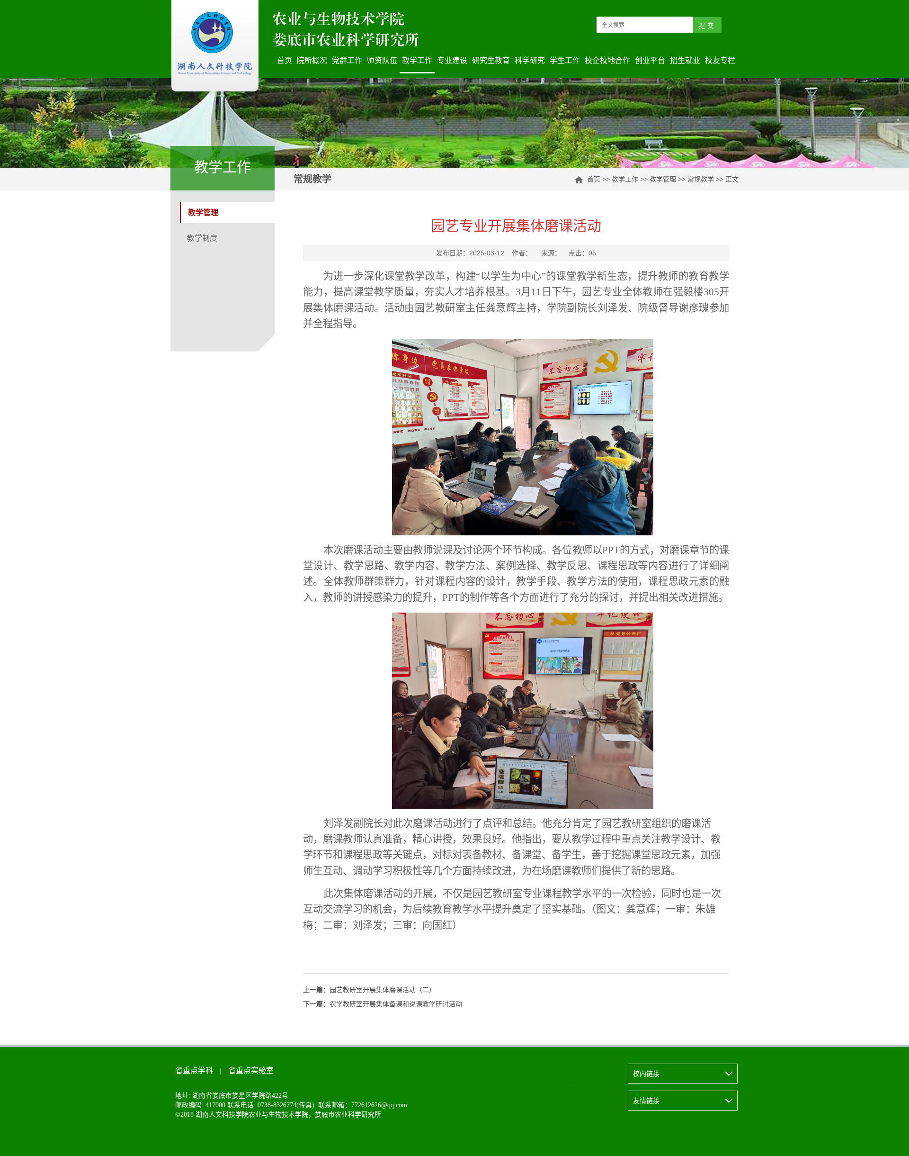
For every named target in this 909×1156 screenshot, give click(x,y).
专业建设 (452, 60)
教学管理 (203, 212)
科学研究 (530, 60)
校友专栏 (720, 60)
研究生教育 (491, 60)
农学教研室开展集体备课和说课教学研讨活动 (382, 1004)
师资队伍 (382, 60)
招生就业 (685, 60)
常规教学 (700, 179)
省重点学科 (194, 1070)
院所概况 (312, 60)
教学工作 (417, 60)
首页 (284, 60)
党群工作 (347, 60)
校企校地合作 (607, 60)
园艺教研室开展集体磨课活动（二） (369, 989)
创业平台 (650, 60)
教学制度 (202, 238)
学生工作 (565, 60)
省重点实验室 (251, 1070)
